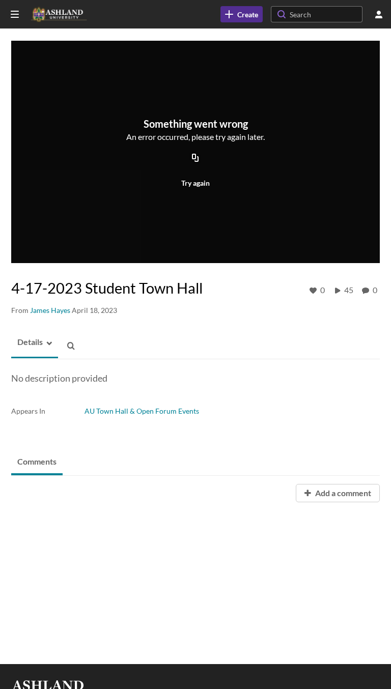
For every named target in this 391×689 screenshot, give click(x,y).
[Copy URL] (195, 159)
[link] (241, 14)
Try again (195, 183)
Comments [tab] (37, 461)
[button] (27, 342)
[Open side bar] (14, 14)
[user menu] (379, 14)
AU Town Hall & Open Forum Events (142, 411)
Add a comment (342, 493)
